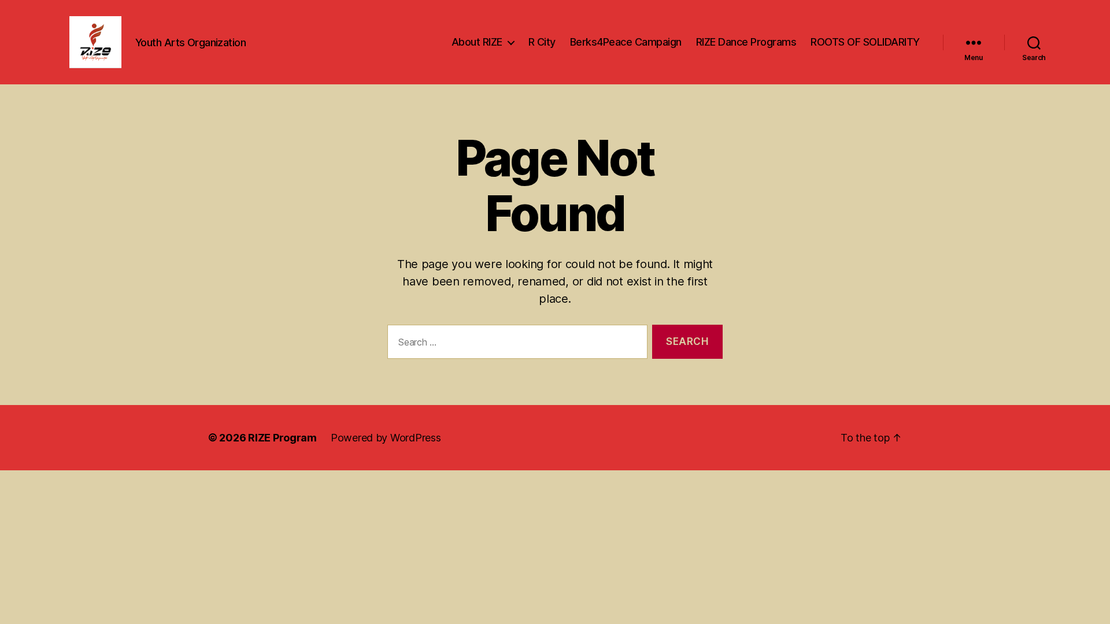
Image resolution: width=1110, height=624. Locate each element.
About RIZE (477, 42)
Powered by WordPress (386, 438)
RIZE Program (282, 438)
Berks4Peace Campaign (626, 42)
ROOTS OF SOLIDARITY (865, 42)
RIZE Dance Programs (746, 42)
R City (542, 42)
